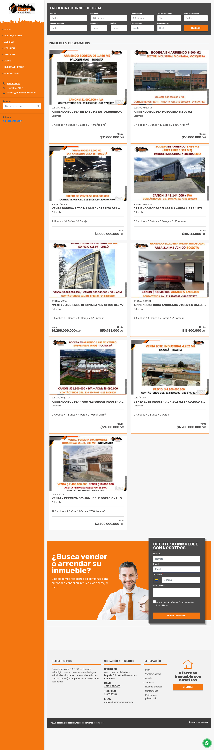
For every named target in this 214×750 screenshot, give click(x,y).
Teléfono (158, 574)
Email (156, 564)
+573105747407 (14, 88)
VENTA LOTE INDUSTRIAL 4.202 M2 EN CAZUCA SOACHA (170, 401)
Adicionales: (159, 585)
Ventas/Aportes (13, 35)
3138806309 (13, 83)
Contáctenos (11, 73)
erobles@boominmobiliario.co (21, 92)
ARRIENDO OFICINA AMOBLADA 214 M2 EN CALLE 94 (170, 305)
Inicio (7, 29)
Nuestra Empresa (14, 67)
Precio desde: (136, 23)
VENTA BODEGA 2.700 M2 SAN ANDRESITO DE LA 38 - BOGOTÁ (88, 208)
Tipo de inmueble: (164, 13)
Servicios (9, 54)
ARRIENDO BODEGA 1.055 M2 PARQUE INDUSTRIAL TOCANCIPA (88, 401)
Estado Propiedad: (192, 13)
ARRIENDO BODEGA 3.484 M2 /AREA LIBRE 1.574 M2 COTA (170, 208)
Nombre (157, 553)
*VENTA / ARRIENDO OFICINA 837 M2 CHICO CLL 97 (87, 305)
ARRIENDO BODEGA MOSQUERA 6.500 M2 (163, 111)
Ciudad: (53, 13)
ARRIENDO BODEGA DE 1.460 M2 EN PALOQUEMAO (87, 111)
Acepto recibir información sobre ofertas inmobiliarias (175, 603)
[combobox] (68, 18)
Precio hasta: (163, 23)
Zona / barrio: (136, 13)
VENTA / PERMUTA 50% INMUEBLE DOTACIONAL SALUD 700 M (88, 498)
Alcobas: (94, 23)
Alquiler (9, 42)
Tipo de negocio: (57, 23)
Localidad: (94, 13)
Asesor (8, 61)
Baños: (113, 23)
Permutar (10, 48)
